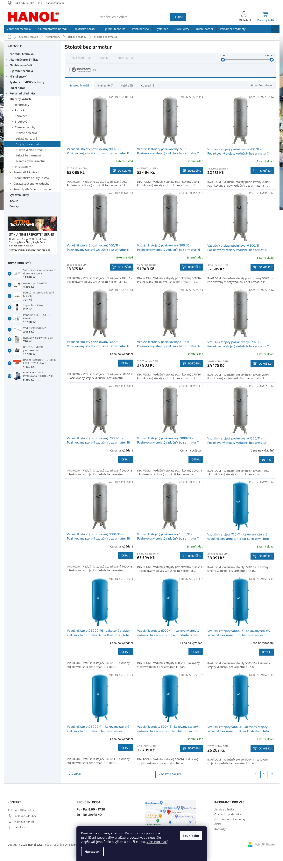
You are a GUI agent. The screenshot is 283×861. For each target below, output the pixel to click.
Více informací (157, 842)
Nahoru (76, 774)
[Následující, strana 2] (263, 774)
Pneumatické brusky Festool (31, 178)
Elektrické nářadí (21, 65)
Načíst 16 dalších (170, 774)
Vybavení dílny (19, 195)
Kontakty (220, 829)
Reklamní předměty (23, 93)
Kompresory (21, 105)
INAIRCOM (93, 69)
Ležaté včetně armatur (30, 161)
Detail (125, 363)
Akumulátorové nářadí (24, 59)
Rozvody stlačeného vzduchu (32, 189)
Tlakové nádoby (25, 127)
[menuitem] (19, 29)
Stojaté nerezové (27, 133)
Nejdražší (127, 85)
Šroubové (21, 121)
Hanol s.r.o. (20, 827)
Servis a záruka (224, 809)
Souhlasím (191, 836)
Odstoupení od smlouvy (229, 819)
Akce (103, 57)
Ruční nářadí (18, 88)
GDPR (218, 824)
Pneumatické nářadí (26, 172)
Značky (14, 206)
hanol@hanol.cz (23, 810)
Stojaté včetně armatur (31, 150)
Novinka (125, 57)
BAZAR (14, 200)
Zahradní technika (22, 54)
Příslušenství (18, 76)
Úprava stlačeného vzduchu (31, 183)
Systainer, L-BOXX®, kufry (27, 82)
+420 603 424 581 (24, 821)
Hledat (178, 16)
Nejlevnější (105, 85)
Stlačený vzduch (20, 99)
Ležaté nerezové (26, 138)
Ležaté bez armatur (28, 155)
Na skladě (80, 57)
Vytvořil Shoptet (265, 844)
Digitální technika (21, 71)
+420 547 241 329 (24, 816)
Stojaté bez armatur (29, 144)
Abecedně (147, 85)
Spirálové (21, 116)
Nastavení (92, 852)
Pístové (19, 110)
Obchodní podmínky (227, 814)
